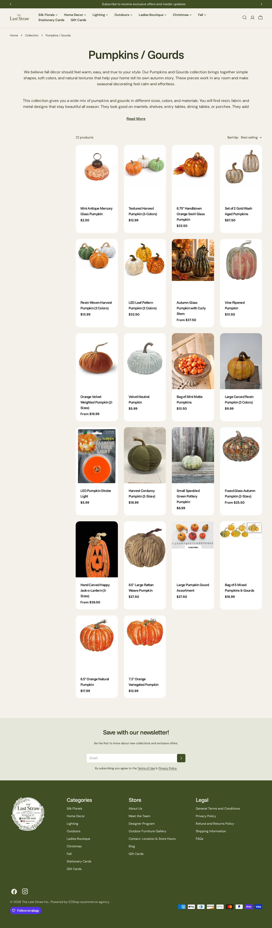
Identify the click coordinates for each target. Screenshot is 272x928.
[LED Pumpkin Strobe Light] (97, 455)
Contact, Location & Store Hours (152, 839)
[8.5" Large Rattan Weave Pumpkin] (145, 549)
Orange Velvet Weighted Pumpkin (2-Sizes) (96, 402)
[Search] (245, 17)
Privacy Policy (206, 816)
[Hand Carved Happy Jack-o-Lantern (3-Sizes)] (97, 549)
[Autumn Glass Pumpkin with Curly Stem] (193, 267)
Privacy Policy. (168, 768)
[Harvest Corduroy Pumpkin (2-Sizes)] (145, 455)
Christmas (74, 846)
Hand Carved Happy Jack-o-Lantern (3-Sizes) (95, 590)
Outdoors (73, 831)
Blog (132, 846)
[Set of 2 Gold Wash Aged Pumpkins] (241, 173)
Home (14, 35)
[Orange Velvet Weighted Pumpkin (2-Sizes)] (97, 361)
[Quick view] (112, 153)
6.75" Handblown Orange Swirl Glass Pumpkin (191, 214)
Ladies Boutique (78, 839)
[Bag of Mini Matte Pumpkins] (193, 361)
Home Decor (76, 816)
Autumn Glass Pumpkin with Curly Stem (191, 308)
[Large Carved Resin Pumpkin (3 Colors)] (241, 361)
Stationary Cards (79, 861)
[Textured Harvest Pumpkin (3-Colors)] (145, 173)
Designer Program (142, 824)
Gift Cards (74, 869)
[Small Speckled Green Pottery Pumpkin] (193, 455)
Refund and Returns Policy (215, 824)
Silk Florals (74, 808)
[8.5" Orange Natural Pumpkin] (97, 643)
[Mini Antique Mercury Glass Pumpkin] (97, 173)
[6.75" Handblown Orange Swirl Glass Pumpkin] (193, 173)
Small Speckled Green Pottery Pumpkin (188, 496)
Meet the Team (139, 816)
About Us (135, 808)
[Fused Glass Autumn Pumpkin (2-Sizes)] (241, 455)
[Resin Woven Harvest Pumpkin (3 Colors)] (97, 267)
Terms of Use (146, 768)
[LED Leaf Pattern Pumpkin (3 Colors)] (145, 267)
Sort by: (233, 137)
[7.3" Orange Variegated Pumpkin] (145, 643)
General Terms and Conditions (218, 808)
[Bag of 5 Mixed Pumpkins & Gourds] (241, 549)
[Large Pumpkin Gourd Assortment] (193, 549)
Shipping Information (211, 831)
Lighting (72, 824)
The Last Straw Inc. (35, 902)
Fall (69, 854)
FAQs (199, 839)
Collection (31, 35)
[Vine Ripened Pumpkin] (241, 267)
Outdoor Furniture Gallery (147, 831)
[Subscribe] (181, 758)
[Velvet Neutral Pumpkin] (145, 361)
